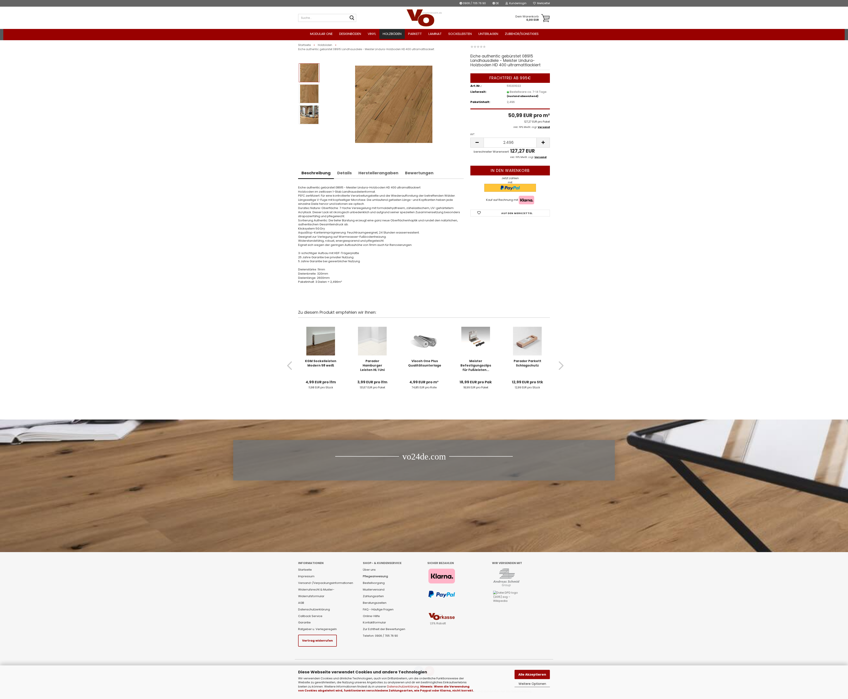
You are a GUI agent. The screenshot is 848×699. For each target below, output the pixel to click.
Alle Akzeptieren (532, 674)
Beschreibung (316, 173)
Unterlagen (488, 33)
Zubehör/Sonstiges (522, 33)
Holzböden (392, 33)
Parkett (415, 33)
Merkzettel (543, 3)
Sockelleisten (460, 33)
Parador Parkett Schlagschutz (527, 363)
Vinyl (372, 33)
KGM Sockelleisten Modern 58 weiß (320, 363)
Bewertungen (419, 173)
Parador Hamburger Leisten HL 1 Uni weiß (372, 365)
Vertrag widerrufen (317, 640)
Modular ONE (321, 33)
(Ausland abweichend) (522, 96)
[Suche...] (352, 18)
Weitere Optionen (532, 684)
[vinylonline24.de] (424, 18)
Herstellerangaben (378, 173)
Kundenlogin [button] (517, 3)
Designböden (350, 33)
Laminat (435, 33)
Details (344, 173)
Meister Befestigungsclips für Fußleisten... (475, 365)
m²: (472, 134)
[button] (495, 3)
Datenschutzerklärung (403, 686)
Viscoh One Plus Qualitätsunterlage (424, 363)
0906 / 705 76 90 (474, 3)
